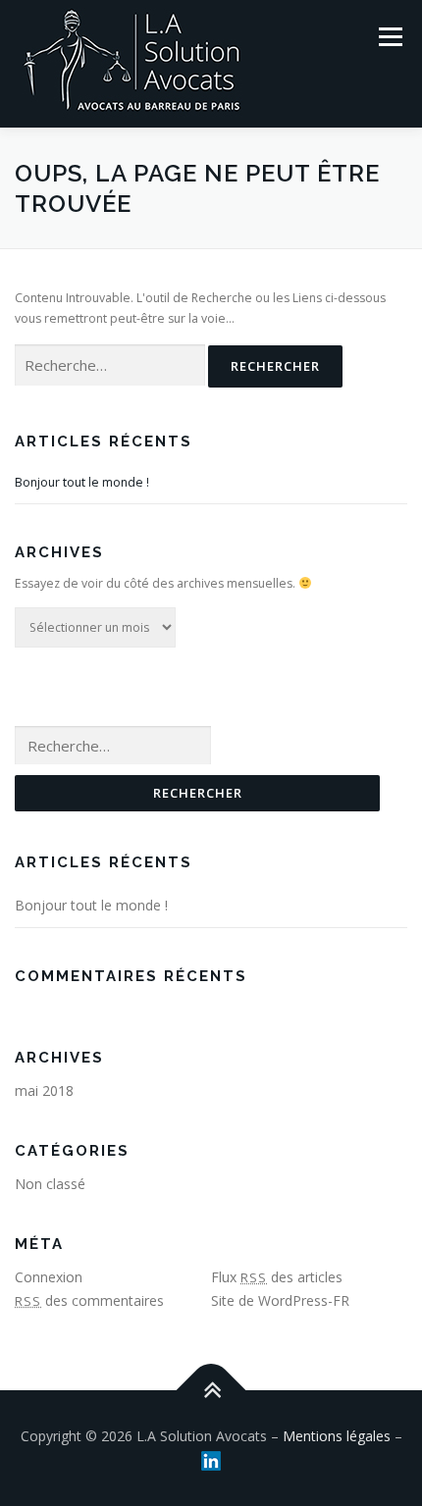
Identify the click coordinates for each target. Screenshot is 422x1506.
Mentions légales (337, 1436)
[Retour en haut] (211, 1391)
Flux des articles (277, 1277)
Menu (389, 36)
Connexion (48, 1277)
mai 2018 (44, 1090)
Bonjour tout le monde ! (82, 482)
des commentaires (89, 1300)
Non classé (50, 1183)
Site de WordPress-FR (280, 1300)
